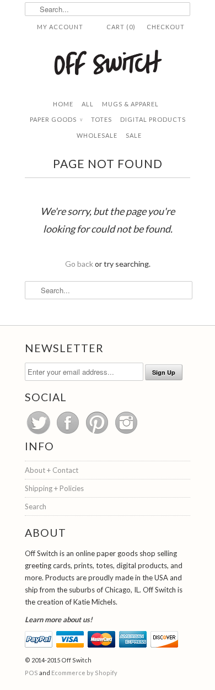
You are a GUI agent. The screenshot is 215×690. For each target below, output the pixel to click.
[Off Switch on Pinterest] (97, 433)
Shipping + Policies (54, 488)
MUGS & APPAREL (130, 103)
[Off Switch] (107, 62)
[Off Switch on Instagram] (126, 433)
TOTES (101, 119)
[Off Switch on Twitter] (39, 433)
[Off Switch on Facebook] (68, 433)
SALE (134, 135)
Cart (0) (121, 26)
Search (35, 506)
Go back (79, 263)
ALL (88, 103)
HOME (63, 103)
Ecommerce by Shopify (84, 672)
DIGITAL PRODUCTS (153, 119)
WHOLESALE (97, 135)
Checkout (166, 26)
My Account (60, 26)
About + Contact (51, 470)
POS (31, 672)
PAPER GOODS (56, 119)
